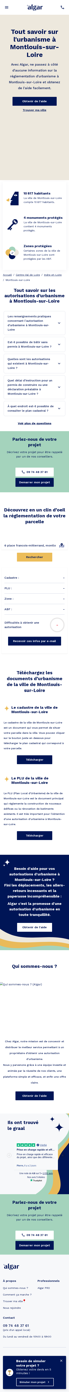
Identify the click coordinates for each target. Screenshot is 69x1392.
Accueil (7, 274)
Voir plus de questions (34, 423)
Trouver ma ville (34, 110)
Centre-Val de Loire (28, 274)
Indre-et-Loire (53, 274)
